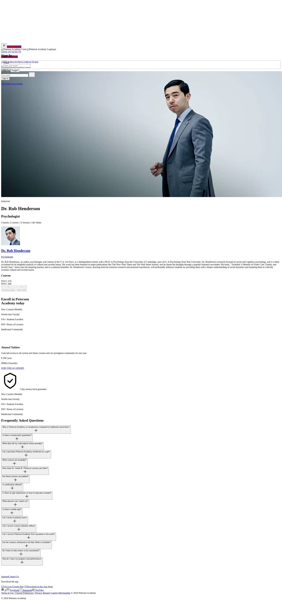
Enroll (13, 69)
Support (5, 576)
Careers (54, 593)
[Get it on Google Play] (12, 586)
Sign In (5, 70)
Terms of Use (7, 593)
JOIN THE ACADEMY (12, 368)
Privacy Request (42, 593)
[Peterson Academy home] (6, 574)
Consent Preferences (24, 593)
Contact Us (14, 576)
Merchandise (64, 593)
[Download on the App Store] (38, 586)
